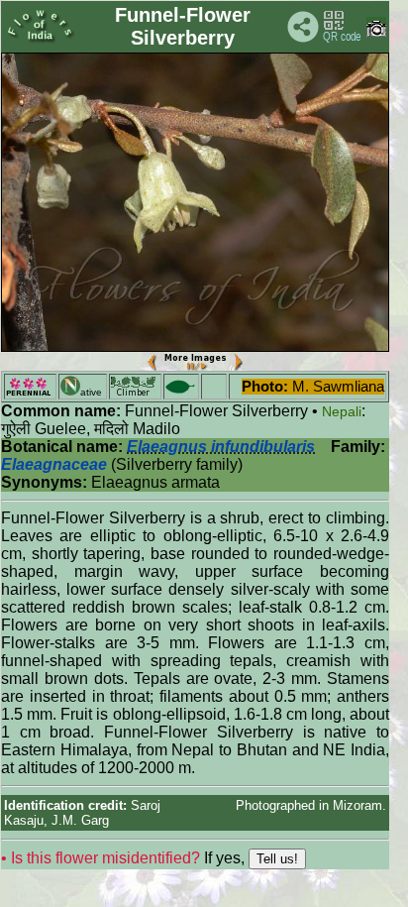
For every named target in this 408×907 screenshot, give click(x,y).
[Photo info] (376, 32)
